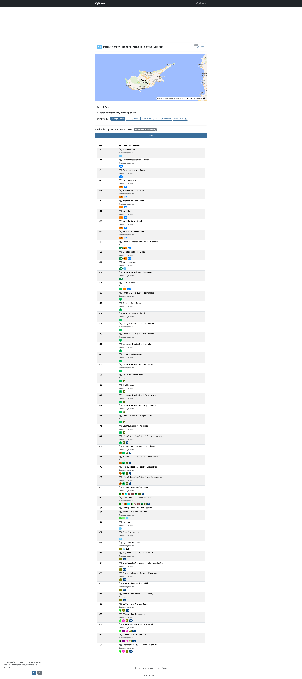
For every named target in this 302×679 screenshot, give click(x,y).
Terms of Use (147, 668)
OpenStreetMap (197, 98)
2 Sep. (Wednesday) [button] (163, 119)
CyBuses (100, 3)
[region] (151, 77)
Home (137, 668)
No (39, 673)
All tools (202, 3)
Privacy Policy (161, 668)
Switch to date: (103, 119)
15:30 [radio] (151, 135)
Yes (34, 673)
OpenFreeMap (169, 98)
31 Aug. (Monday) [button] (133, 119)
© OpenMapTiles (179, 98)
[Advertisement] (71, 23)
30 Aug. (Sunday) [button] (117, 119)
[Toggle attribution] (204, 98)
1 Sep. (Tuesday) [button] (148, 119)
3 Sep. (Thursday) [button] (180, 119)
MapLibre (160, 98)
